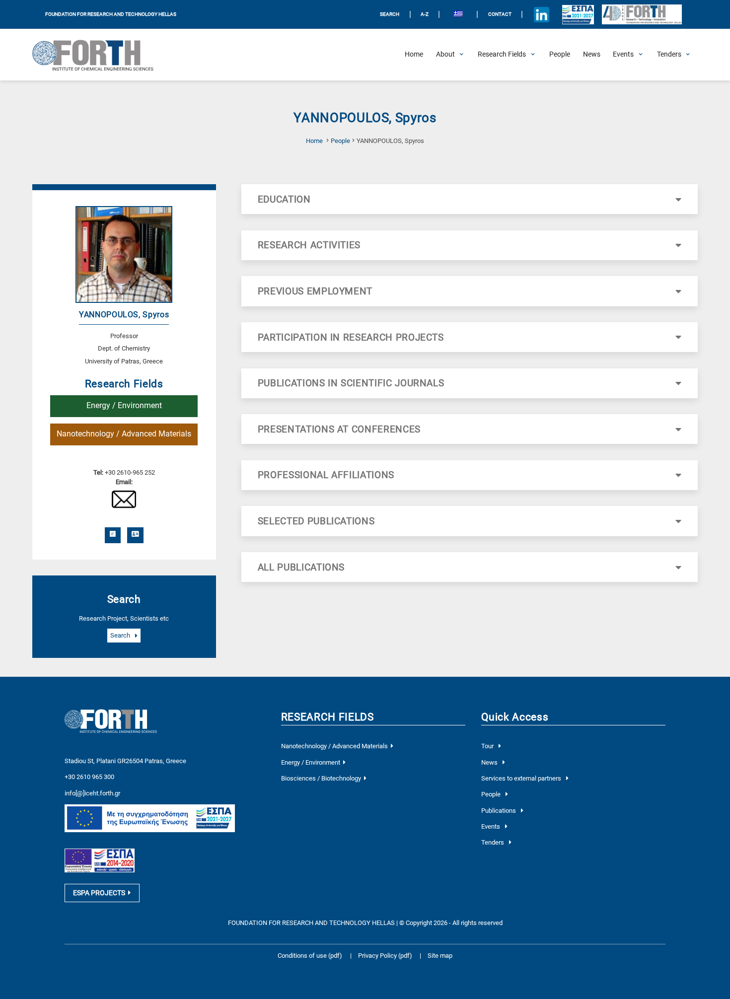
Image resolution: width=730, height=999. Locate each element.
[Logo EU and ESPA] (578, 14)
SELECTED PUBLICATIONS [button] (316, 521)
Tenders (493, 842)
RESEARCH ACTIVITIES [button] (309, 245)
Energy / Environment (124, 405)
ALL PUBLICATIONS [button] (301, 567)
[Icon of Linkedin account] (542, 14)
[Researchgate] (113, 535)
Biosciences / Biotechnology (321, 778)
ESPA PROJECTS (99, 893)
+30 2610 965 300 (89, 777)
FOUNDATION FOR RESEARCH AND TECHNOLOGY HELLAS (110, 14)
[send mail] (124, 498)
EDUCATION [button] (284, 199)
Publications (499, 810)
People (340, 140)
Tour (488, 746)
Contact (499, 14)
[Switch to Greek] (458, 14)
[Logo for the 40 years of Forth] (641, 14)
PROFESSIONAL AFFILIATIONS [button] (326, 475)
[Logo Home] (98, 54)
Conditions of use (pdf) (310, 955)
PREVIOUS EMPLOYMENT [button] (315, 291)
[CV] (135, 535)
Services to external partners (522, 778)
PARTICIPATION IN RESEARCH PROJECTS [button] (351, 337)
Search (121, 636)
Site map (440, 955)
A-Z (425, 14)
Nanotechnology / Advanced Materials (124, 433)
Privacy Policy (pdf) (386, 955)
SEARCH (389, 14)
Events (491, 826)
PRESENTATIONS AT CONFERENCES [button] (339, 429)
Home (314, 140)
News (490, 762)
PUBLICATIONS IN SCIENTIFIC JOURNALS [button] (351, 383)
